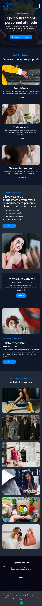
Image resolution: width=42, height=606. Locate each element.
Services (21, 586)
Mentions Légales (21, 589)
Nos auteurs (21, 584)
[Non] (39, 599)
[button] (9, 226)
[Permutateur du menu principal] (37, 6)
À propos (21, 581)
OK (22, 603)
